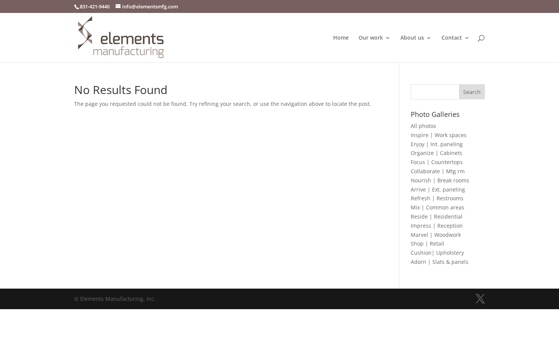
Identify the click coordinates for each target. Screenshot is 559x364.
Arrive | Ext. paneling (438, 189)
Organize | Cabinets (436, 152)
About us (412, 38)
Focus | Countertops (437, 162)
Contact (451, 38)
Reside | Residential (436, 216)
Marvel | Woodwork (436, 234)
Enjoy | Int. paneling (437, 144)
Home (341, 38)
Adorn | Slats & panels (439, 261)
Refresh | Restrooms (437, 198)
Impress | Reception (437, 225)
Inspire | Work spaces (439, 135)
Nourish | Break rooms (440, 180)
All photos (423, 125)
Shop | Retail (427, 243)
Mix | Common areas (437, 207)
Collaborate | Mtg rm (438, 171)
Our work (371, 38)
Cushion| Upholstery (437, 252)
